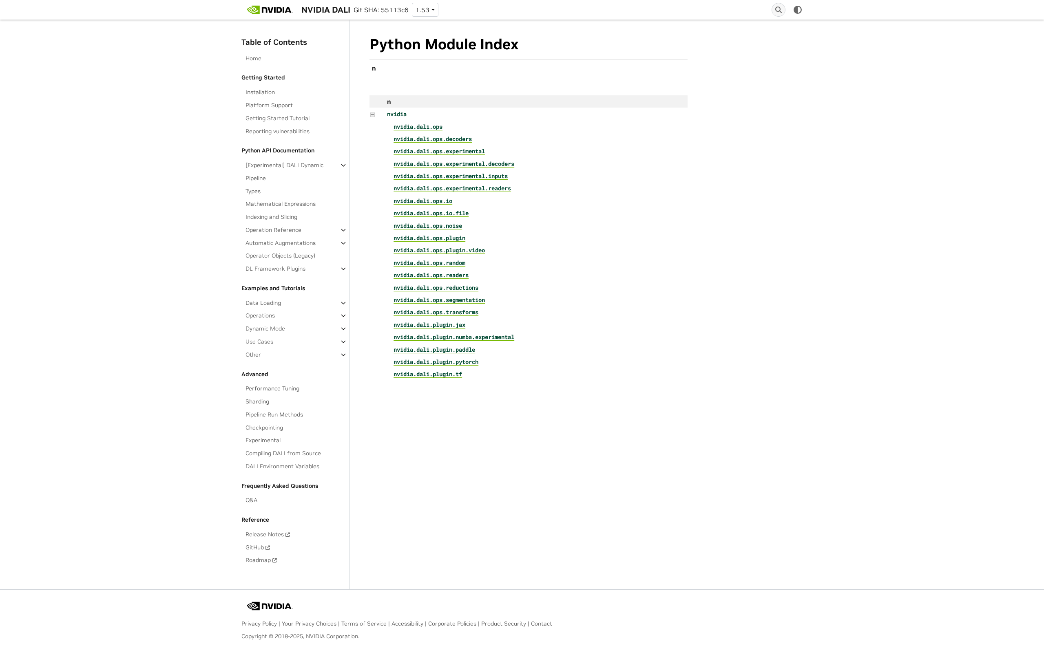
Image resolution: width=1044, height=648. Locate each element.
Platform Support (269, 105)
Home (253, 58)
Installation (260, 92)
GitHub (255, 547)
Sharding (257, 401)
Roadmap (258, 560)
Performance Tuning (272, 388)
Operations (260, 315)
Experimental (263, 440)
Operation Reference (273, 230)
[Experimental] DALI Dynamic (284, 165)
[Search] (778, 10)
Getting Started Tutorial (278, 118)
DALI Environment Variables (282, 466)
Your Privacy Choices (309, 623)
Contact (541, 623)
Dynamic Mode (265, 328)
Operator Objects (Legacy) (280, 255)
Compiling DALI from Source (283, 453)
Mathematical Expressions (281, 203)
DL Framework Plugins (275, 268)
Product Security (503, 623)
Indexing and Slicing (271, 216)
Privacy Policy (259, 623)
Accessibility (407, 623)
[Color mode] (798, 10)
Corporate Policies (452, 623)
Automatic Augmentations (281, 243)
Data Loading (263, 302)
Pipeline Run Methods (274, 414)
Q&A (251, 500)
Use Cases (259, 341)
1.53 (422, 10)
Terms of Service (364, 623)
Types (253, 191)
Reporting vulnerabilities (278, 131)
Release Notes (265, 534)
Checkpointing (264, 427)
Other (253, 354)
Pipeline (256, 178)
